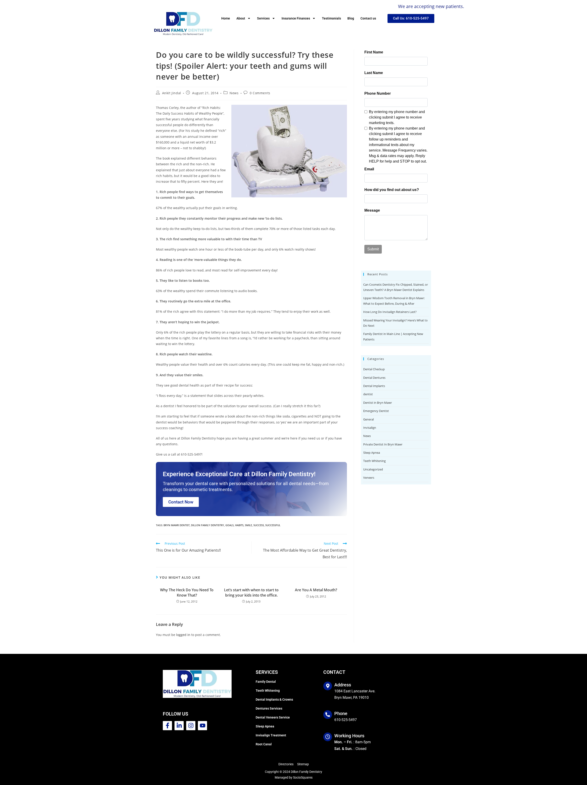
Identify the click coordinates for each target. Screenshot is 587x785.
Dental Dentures (374, 378)
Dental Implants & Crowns (274, 699)
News (234, 93)
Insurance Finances (296, 18)
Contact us (368, 18)
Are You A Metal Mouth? (316, 589)
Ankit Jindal (171, 93)
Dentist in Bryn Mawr (377, 403)
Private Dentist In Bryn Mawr (382, 444)
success (258, 525)
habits (239, 525)
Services (263, 18)
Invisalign (369, 428)
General (368, 419)
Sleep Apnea (371, 453)
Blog (350, 18)
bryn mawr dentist (176, 525)
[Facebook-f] (167, 725)
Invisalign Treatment (271, 735)
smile (248, 525)
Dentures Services (269, 708)
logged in (183, 635)
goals (229, 525)
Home (225, 18)
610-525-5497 (345, 720)
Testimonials (331, 18)
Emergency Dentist (376, 411)
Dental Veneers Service (273, 717)
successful (272, 525)
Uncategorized (373, 469)
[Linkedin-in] (179, 725)
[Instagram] (190, 725)
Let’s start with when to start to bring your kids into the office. (251, 592)
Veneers (368, 477)
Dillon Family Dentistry (207, 525)
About (240, 18)
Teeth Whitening (374, 461)
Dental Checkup (374, 369)
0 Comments (260, 93)
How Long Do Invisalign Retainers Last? (390, 312)
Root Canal (264, 744)
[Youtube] (202, 725)
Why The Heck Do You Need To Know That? (186, 592)
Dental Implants (374, 386)
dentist (368, 394)
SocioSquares (303, 777)
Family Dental (266, 681)
